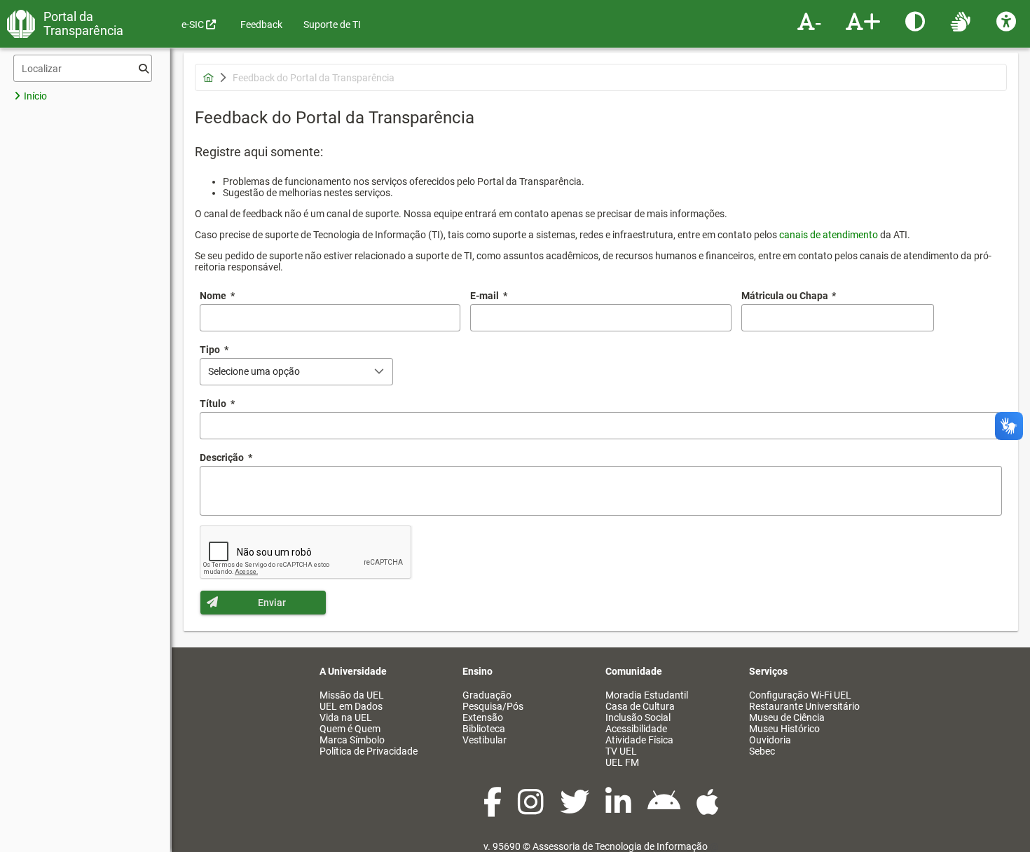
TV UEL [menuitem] (621, 751)
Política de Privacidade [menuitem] (369, 751)
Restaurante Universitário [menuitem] (804, 706)
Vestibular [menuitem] (484, 740)
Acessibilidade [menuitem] (636, 728)
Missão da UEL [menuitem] (352, 695)
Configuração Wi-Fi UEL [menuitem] (800, 695)
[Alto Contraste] (917, 21)
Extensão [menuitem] (482, 717)
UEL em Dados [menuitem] (351, 706)
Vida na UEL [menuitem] (346, 717)
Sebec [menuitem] (762, 751)
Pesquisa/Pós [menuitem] (492, 706)
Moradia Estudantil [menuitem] (646, 695)
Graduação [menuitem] (486, 695)
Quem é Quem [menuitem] (350, 728)
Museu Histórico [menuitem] (784, 728)
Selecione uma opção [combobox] (254, 371)
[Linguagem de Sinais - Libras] (962, 21)
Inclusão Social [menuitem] (638, 717)
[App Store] (707, 809)
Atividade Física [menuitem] (639, 740)
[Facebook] (493, 809)
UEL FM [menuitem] (622, 762)
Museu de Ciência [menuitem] (787, 717)
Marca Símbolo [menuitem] (352, 740)
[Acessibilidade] (1008, 21)
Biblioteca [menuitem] (483, 728)
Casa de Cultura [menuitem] (640, 706)
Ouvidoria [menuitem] (770, 740)
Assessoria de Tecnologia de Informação (620, 846)
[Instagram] (532, 809)
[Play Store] (664, 809)
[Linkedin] (619, 809)
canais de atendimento (828, 234)
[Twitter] (575, 809)
